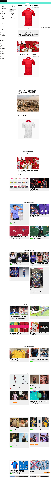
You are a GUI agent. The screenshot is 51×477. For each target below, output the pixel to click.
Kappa (15, 9)
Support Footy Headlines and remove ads (28, 151)
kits (35, 387)
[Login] (43, 1)
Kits (13, 10)
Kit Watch (11, 10)
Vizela (37, 359)
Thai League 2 (32, 444)
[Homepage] (3, 1)
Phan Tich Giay (14, 6)
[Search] (48, 1)
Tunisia (11, 11)
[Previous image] (18, 28)
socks (16, 387)
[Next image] (38, 28)
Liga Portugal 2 (32, 359)
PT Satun (36, 444)
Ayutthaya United (15, 402)
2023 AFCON (11, 9)
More (21, 222)
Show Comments (21, 174)
